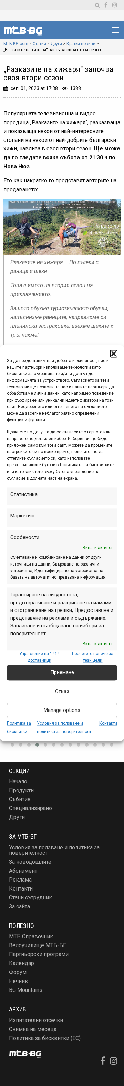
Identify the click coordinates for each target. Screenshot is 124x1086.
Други (17, 817)
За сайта (19, 906)
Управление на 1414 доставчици (39, 657)
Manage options (62, 710)
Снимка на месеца (32, 1029)
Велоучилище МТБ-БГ (37, 945)
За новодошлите (30, 862)
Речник (18, 981)
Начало (18, 781)
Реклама (20, 879)
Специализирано (30, 808)
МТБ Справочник (31, 936)
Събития (19, 799)
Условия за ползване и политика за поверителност (54, 850)
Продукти (21, 790)
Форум (18, 972)
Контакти (108, 723)
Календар (21, 963)
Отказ (62, 691)
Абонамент (23, 870)
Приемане (62, 672)
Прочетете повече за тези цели (92, 657)
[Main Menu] (115, 30)
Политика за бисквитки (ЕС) (45, 1038)
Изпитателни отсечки (36, 1020)
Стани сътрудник (30, 897)
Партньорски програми (39, 954)
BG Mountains (25, 990)
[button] (113, 353)
